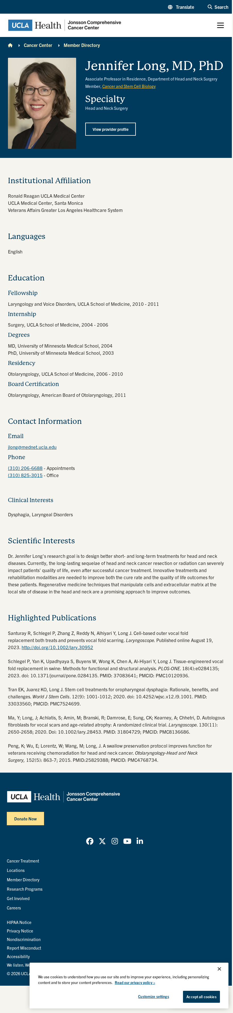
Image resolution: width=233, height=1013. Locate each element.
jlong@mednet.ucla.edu (32, 447)
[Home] (10, 45)
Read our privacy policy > (135, 982)
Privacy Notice (20, 930)
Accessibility (18, 956)
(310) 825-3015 (25, 475)
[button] (181, 7)
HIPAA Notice (19, 922)
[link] (89, 841)
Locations (16, 870)
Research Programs (25, 889)
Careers (14, 907)
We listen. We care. (23, 964)
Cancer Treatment (23, 860)
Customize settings (153, 996)
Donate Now (25, 818)
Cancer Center (38, 45)
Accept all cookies (201, 996)
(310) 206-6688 (25, 468)
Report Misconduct (24, 947)
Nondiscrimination (24, 939)
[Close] (219, 969)
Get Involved (18, 898)
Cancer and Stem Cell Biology (129, 86)
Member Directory (82, 45)
